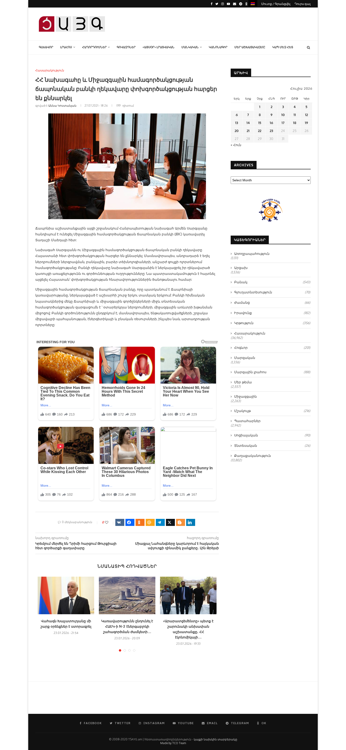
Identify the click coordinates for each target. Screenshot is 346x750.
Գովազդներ (126, 47)
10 (283, 115)
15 (259, 123)
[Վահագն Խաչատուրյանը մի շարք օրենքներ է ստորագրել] (66, 595)
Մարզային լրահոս (272, 372)
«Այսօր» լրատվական (158, 47)
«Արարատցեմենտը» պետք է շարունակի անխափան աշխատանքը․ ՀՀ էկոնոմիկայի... (188, 629)
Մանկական (190, 47)
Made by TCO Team (173, 743)
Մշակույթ (272, 411)
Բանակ (272, 282)
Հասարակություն (49, 70)
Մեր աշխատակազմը (249, 47)
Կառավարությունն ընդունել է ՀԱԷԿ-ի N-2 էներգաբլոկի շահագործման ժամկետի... (127, 626)
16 (271, 123)
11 (295, 115)
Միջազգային (245, 396)
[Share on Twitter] (170, 522)
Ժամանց (272, 302)
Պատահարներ (247, 421)
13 (236, 123)
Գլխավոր (46, 47)
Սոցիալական (272, 435)
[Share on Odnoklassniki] (140, 522)
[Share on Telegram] (160, 522)
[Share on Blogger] (180, 522)
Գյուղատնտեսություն (272, 292)
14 (248, 123)
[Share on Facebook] (129, 522)
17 (283, 123)
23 (271, 131)
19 (306, 123)
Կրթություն (272, 323)
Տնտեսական (272, 445)
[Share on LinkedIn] (190, 522)
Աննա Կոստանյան (62, 105)
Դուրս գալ (302, 4)
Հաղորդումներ (94, 47)
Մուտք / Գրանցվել (275, 4)
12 (306, 115)
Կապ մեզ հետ (282, 47)
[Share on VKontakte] (119, 522)
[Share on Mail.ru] (150, 522)
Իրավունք (272, 313)
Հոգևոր (272, 348)
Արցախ (241, 268)
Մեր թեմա (243, 382)
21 (248, 131)
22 (259, 131)
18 (294, 123)
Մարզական (244, 358)
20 (236, 131)
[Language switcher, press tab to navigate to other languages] (252, 3)
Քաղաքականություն (252, 456)
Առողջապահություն (252, 254)
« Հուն (236, 145)
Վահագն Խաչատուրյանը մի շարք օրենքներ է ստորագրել (65, 623)
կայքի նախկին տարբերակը (215, 739)
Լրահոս (66, 47)
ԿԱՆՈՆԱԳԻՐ (218, 47)
